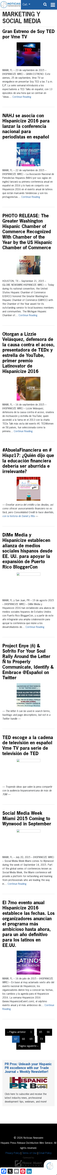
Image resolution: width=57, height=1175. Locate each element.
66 (48, 1032)
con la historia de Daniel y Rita (18, 516)
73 (41, 1039)
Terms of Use (29, 1153)
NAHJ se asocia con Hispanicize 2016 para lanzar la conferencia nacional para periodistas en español (26, 126)
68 (23, 1039)
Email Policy (45, 1153)
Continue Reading (21, 97)
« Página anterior (16, 1032)
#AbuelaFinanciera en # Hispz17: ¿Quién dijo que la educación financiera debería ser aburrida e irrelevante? (28, 461)
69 (31, 1039)
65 (40, 1032)
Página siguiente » (28, 1046)
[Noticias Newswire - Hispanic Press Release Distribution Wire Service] (10, 4)
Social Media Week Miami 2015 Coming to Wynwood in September (26, 818)
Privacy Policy (13, 1153)
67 (15, 1039)
